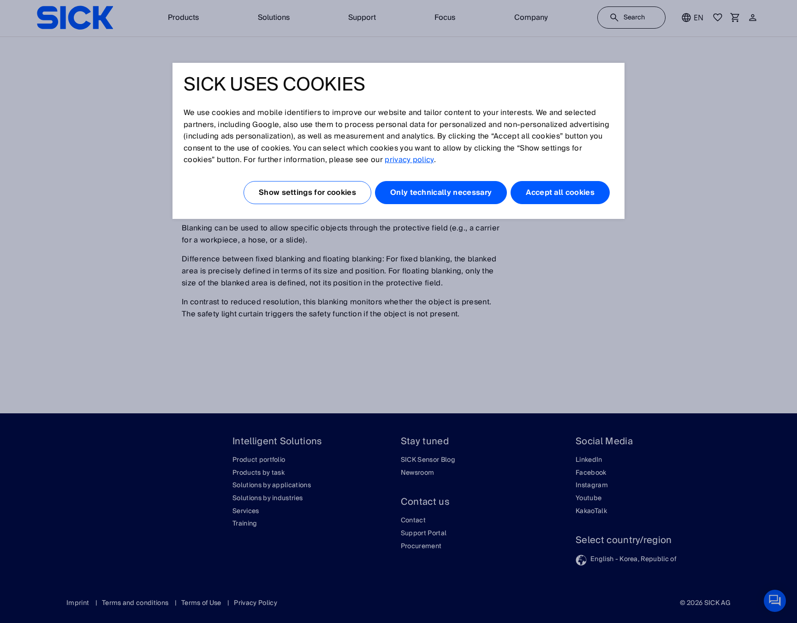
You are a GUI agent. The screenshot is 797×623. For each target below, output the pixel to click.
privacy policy (409, 159)
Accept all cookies (560, 192)
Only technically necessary (441, 192)
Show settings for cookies (307, 192)
